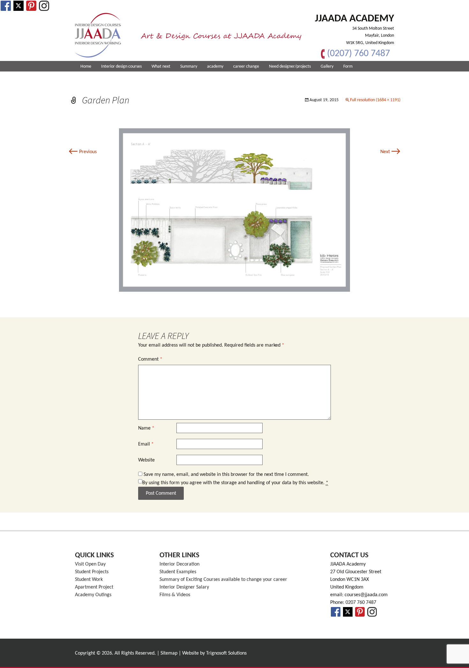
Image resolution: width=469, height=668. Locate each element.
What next (161, 66)
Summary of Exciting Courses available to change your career (223, 579)
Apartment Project (94, 587)
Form (348, 66)
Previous (83, 151)
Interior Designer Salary (184, 587)
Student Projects (91, 571)
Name (146, 428)
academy (215, 66)
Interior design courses (121, 66)
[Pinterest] (31, 5)
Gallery (327, 66)
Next (390, 151)
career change (246, 66)
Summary (188, 66)
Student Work (89, 579)
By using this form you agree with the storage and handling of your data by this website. (235, 482)
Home (85, 66)
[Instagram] (44, 5)
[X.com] (18, 5)
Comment (150, 359)
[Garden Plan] (234, 210)
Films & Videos (175, 594)
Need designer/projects (290, 66)
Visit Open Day (90, 564)
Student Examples (178, 571)
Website (146, 460)
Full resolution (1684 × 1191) (375, 100)
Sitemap (168, 653)
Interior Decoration (179, 564)
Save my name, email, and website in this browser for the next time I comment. (226, 474)
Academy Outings (93, 594)
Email (146, 444)
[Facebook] (5, 5)
